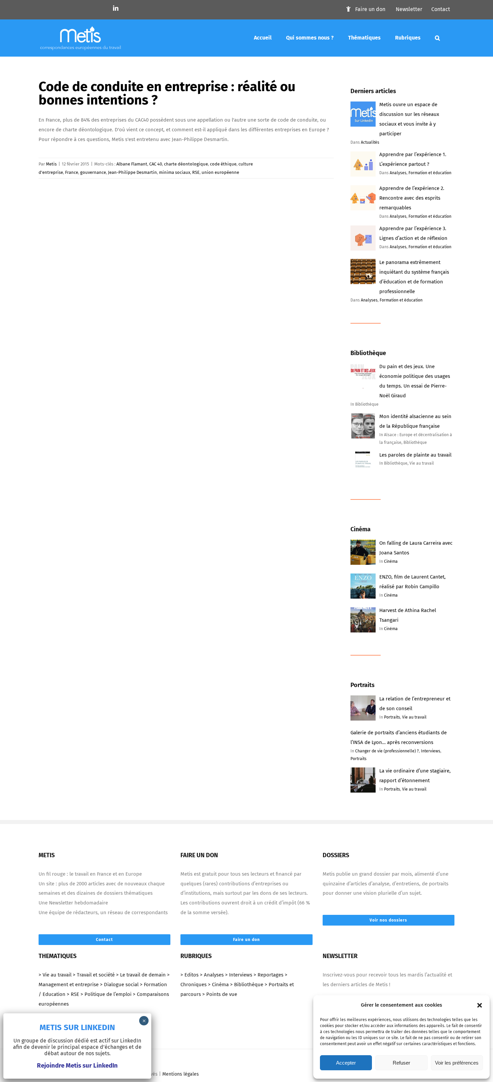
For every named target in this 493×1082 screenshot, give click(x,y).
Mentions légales (180, 1074)
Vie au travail (414, 717)
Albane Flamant (131, 163)
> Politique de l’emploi (105, 994)
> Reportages (268, 975)
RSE (196, 172)
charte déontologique (186, 163)
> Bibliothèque (246, 985)
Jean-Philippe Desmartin (132, 172)
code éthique (223, 163)
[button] (479, 1005)
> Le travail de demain (141, 975)
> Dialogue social (119, 985)
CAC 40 (155, 163)
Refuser (401, 1063)
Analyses (398, 173)
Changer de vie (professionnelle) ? (387, 751)
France (71, 172)
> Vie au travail (55, 975)
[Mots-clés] (437, 38)
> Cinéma (218, 985)
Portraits (392, 717)
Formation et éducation (429, 173)
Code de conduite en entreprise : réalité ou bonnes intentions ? (167, 93)
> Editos (189, 975)
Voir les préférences (457, 1063)
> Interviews (238, 975)
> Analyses (212, 975)
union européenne (220, 172)
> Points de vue (219, 994)
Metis (51, 163)
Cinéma (391, 561)
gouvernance (93, 172)
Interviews (430, 751)
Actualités (370, 142)
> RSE (73, 994)
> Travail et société (94, 975)
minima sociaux (174, 172)
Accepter (346, 1063)
